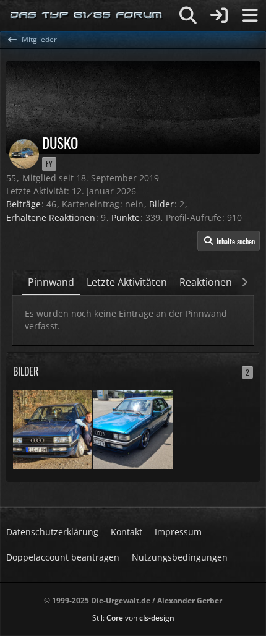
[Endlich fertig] (132, 428)
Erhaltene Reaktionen (50, 217)
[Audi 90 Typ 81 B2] (52, 428)
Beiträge (23, 204)
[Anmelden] (219, 15)
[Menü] (250, 15)
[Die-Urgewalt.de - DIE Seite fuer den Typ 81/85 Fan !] (86, 15)
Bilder (161, 204)
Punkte (125, 217)
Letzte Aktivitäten (127, 282)
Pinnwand (51, 282)
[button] (228, 241)
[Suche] (188, 15)
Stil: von (133, 617)
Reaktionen (205, 282)
